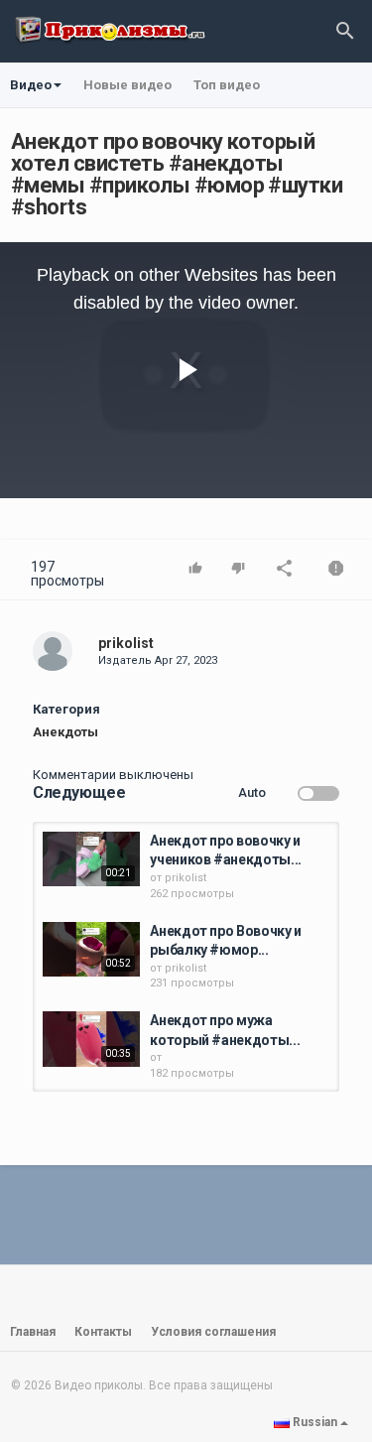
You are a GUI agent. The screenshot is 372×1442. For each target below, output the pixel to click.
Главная (33, 1332)
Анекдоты (65, 731)
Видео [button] (31, 84)
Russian (315, 1422)
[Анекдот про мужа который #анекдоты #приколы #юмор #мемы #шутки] (91, 1038)
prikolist (126, 643)
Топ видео (226, 84)
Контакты (103, 1332)
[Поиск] (345, 30)
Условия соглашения (213, 1332)
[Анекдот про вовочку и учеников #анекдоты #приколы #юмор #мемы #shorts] (91, 859)
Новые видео (127, 84)
